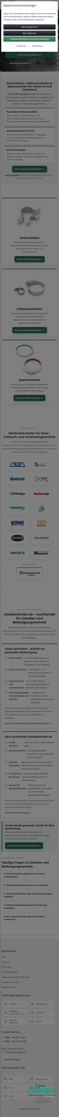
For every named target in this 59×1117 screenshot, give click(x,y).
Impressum (21, 46)
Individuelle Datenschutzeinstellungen (29, 39)
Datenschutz (37, 46)
